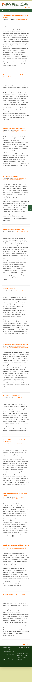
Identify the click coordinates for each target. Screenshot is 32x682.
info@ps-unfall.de (10, 658)
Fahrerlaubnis (5, 20)
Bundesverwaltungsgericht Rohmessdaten (14, 128)
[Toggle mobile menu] (29, 7)
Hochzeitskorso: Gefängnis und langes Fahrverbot (15, 344)
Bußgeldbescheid (23, 19)
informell (9, 292)
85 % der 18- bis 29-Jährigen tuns (11, 396)
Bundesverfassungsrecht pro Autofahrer (13, 230)
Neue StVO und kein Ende (9, 289)
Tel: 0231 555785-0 (9, 655)
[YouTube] (22, 647)
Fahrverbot (11, 20)
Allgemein (18, 19)
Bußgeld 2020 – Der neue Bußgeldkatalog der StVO (16, 545)
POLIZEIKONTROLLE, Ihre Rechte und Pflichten (15, 595)
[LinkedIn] (26, 647)
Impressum (19, 659)
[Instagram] (24, 647)
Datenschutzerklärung (22, 653)
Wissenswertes (24, 20)
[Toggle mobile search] (26, 7)
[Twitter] (19, 647)
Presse (17, 20)
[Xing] (28, 647)
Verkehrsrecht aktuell (22, 655)
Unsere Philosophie (22, 657)
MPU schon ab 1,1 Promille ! (10, 176)
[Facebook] (17, 647)
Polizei (14, 20)
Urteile (20, 20)
